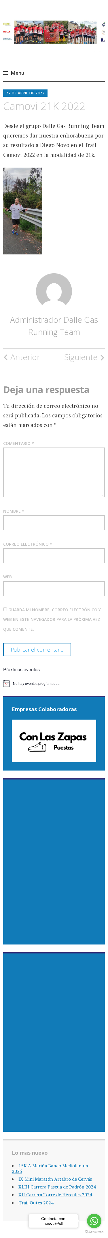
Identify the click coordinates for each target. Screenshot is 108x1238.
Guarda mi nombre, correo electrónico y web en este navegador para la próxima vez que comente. (52, 619)
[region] (54, 741)
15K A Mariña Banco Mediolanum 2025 (50, 1168)
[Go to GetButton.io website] (94, 1232)
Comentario (18, 443)
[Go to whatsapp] (94, 1221)
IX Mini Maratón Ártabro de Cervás (55, 1179)
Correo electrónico (27, 544)
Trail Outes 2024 (36, 1203)
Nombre (13, 511)
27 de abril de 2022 (25, 93)
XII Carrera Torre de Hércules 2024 (55, 1194)
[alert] (54, 683)
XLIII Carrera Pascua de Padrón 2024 (57, 1187)
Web (7, 576)
